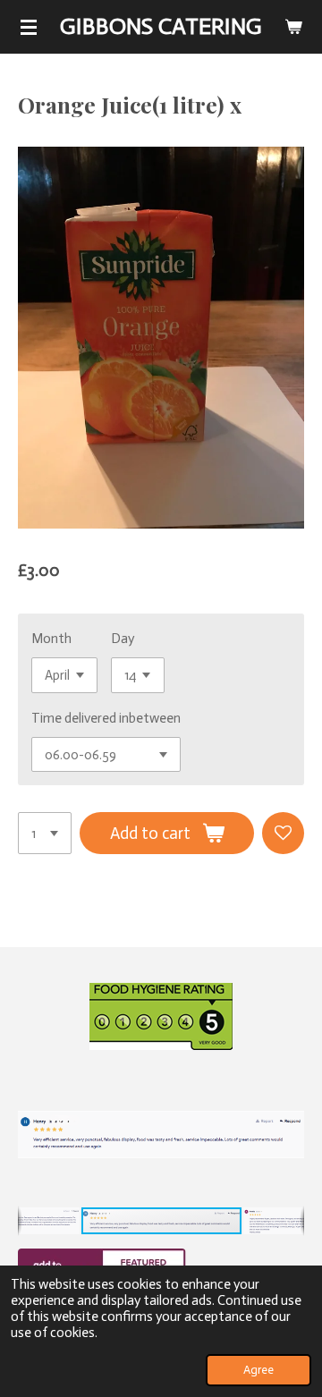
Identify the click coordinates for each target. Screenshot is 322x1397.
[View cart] (293, 27)
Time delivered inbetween (106, 718)
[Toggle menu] (28, 27)
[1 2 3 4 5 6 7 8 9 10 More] (45, 833)
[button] (288, 1078)
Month (51, 639)
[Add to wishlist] (283, 833)
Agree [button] (258, 1369)
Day (122, 639)
